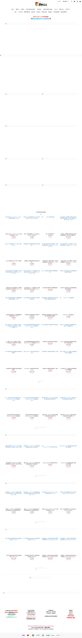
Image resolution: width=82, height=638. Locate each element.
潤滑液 (17, 9)
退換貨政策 (30, 629)
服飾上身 (61, 9)
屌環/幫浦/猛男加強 (30, 9)
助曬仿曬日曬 (27, 12)
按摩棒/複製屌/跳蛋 (47, 9)
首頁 (13, 9)
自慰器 (22, 9)
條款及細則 (36, 629)
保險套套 (33, 12)
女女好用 (21, 12)
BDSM (55, 9)
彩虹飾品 (38, 12)
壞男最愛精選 (56, 12)
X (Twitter (11, 615)
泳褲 (15, 12)
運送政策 (71, 613)
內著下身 (68, 9)
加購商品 (50, 12)
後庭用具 (39, 9)
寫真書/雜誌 (44, 12)
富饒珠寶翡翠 (64, 12)
